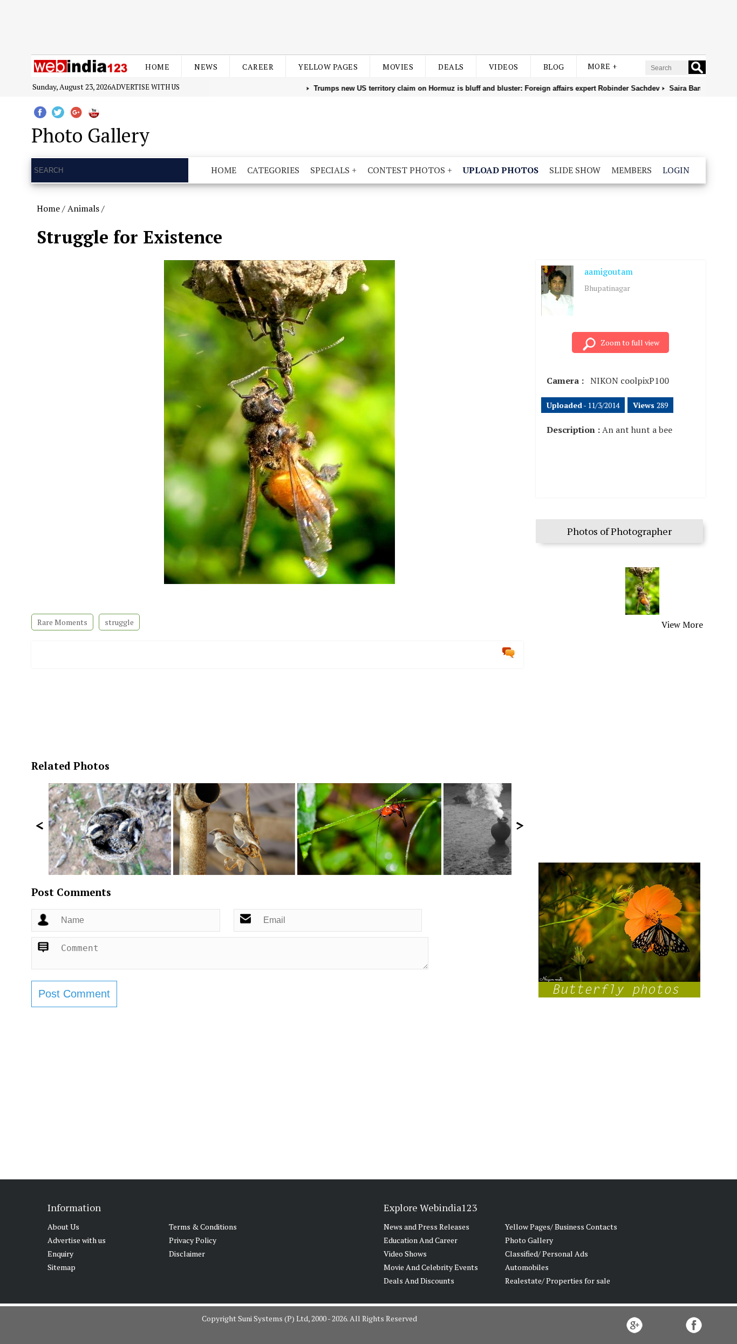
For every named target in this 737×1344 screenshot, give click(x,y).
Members (631, 170)
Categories (273, 170)
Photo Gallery (529, 1240)
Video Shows (405, 1253)
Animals (83, 208)
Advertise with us (145, 87)
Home (157, 67)
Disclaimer (187, 1253)
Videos (503, 67)
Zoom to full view (629, 342)
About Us (63, 1226)
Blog (553, 67)
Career (258, 67)
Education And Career (421, 1240)
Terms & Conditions (203, 1226)
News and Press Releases (426, 1226)
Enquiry (60, 1253)
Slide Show (574, 170)
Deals (451, 67)
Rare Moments (62, 622)
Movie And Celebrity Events (431, 1267)
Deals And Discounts (419, 1280)
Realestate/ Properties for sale (557, 1280)
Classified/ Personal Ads (546, 1253)
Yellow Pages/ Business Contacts (561, 1226)
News (205, 67)
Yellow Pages (328, 67)
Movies (398, 67)
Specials (330, 170)
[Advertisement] (368, 26)
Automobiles (527, 1267)
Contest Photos (406, 170)
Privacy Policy (192, 1240)
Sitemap (61, 1267)
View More (682, 624)
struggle (119, 622)
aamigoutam (608, 271)
